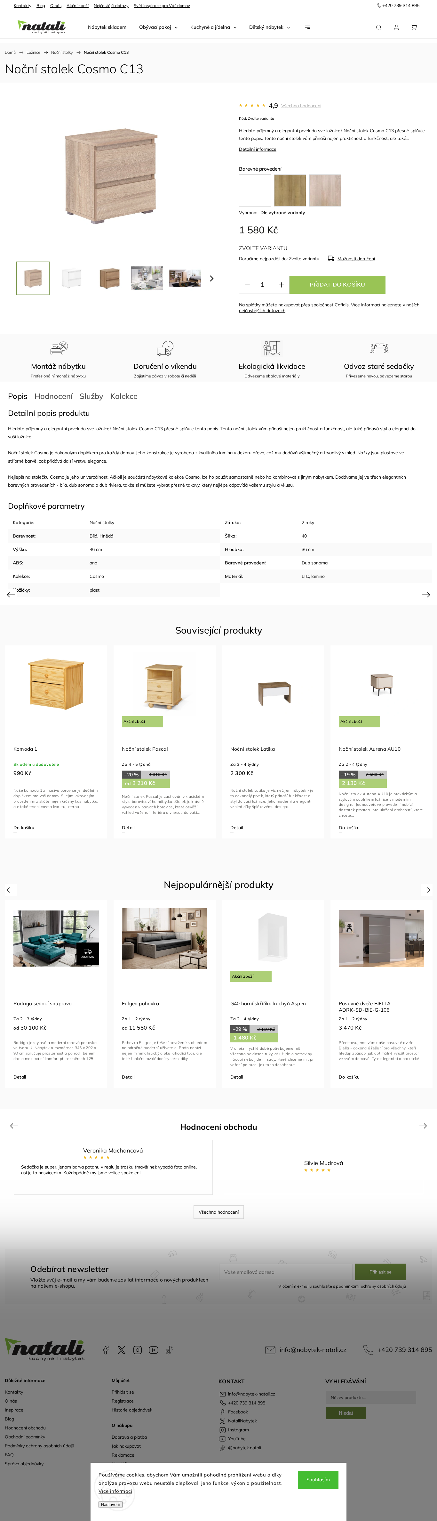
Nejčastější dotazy (111, 5)
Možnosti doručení (356, 259)
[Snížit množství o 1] (247, 285)
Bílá (93, 536)
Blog (40, 5)
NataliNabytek (121, 1350)
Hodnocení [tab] (54, 396)
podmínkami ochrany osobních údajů (371, 1286)
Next (427, 594)
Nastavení (110, 1504)
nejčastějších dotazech (262, 310)
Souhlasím (318, 1480)
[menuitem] (107, 27)
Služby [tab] (91, 396)
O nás (55, 5)
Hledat (346, 1413)
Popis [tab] (18, 396)
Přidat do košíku (337, 284)
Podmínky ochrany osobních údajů (39, 1446)
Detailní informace (257, 149)
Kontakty (22, 5)
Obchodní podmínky (25, 1437)
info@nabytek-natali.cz (313, 1350)
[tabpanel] (56, 741)
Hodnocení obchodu (25, 1428)
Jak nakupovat (126, 1446)
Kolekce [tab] (124, 396)
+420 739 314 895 (404, 1350)
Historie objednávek (132, 1410)
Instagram (137, 1350)
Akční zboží (78, 5)
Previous (11, 594)
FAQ (9, 1455)
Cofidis (342, 305)
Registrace (123, 1401)
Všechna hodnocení (301, 106)
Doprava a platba (129, 1437)
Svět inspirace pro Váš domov (162, 5)
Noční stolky (102, 522)
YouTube (153, 1350)
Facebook (105, 1350)
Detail (236, 827)
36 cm (308, 549)
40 (304, 536)
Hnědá (106, 536)
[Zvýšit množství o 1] (281, 285)
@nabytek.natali (169, 1350)
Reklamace (123, 1455)
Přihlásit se (380, 1271)
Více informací (115, 1491)
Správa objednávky (24, 1464)
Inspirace (14, 1410)
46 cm (96, 549)
